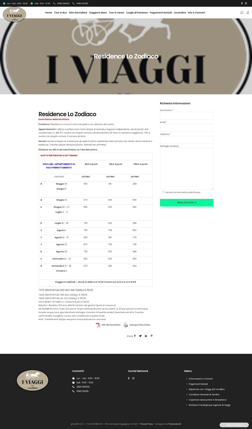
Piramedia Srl (175, 424)
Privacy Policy (146, 424)
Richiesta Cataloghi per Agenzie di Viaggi (209, 405)
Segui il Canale (234, 424)
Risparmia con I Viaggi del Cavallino (207, 389)
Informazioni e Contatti (201, 378)
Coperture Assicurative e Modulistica (207, 399)
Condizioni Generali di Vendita (204, 394)
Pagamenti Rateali (198, 384)
